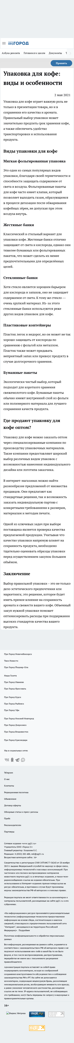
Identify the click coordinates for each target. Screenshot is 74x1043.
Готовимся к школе (34, 53)
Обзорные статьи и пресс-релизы (21, 812)
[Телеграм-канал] (17, 759)
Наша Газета (10, 675)
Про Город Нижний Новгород (19, 718)
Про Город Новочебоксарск (18, 654)
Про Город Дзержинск (15, 725)
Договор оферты (12, 805)
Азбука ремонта (11, 53)
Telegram (8, 772)
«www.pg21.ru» (29, 843)
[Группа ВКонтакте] (7, 759)
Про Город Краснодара (15, 740)
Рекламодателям (12, 825)
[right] (70, 53)
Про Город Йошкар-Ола (16, 667)
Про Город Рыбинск (14, 703)
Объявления (10, 799)
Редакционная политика (16, 792)
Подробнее (24, 930)
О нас (7, 779)
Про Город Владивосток (16, 731)
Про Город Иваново (14, 682)
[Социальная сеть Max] (23, 759)
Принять (61, 63)
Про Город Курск (12, 697)
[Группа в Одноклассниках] (12, 759)
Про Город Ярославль (15, 688)
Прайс (7, 818)
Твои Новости (11, 660)
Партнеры (9, 831)
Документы (55, 53)
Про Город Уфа (11, 710)
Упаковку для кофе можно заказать (30, 437)
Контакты (9, 785)
